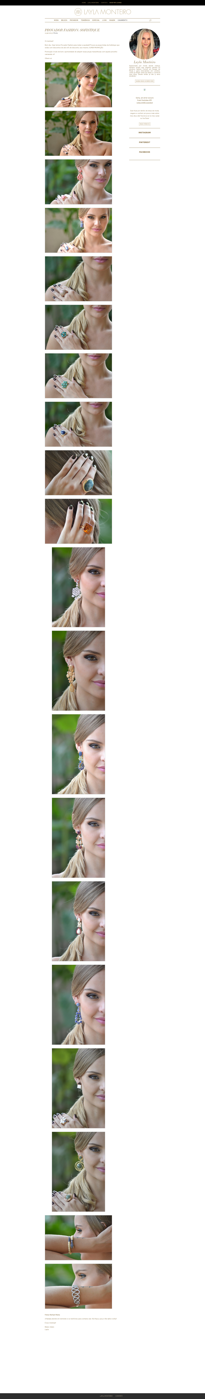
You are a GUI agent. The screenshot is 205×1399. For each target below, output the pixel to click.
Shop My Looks (115, 2)
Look (104, 20)
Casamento (122, 20)
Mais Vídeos (145, 124)
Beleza (64, 20)
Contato (104, 2)
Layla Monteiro (93, 2)
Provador (74, 20)
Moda (56, 20)
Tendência (85, 20)
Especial (96, 20)
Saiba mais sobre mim (144, 81)
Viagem (112, 20)
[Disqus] (82, 1357)
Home (84, 2)
